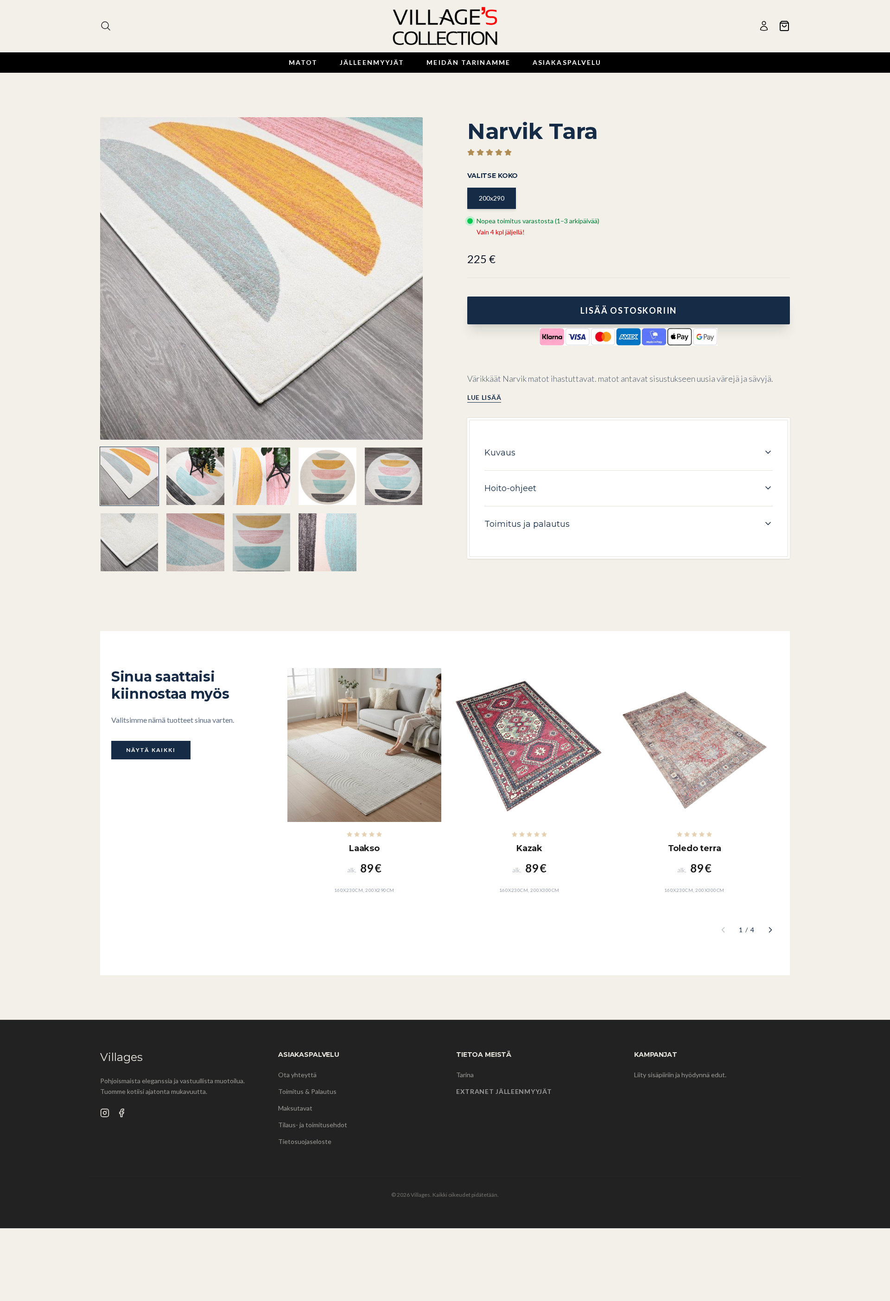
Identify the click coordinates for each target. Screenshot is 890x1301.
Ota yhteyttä (297, 1075)
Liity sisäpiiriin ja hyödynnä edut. (680, 1075)
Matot (303, 62)
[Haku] (105, 26)
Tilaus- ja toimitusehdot (312, 1125)
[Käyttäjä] (763, 26)
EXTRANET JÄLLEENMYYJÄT (504, 1091)
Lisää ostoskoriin (628, 310)
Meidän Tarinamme (468, 62)
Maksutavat (295, 1108)
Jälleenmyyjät (372, 62)
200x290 (491, 198)
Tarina (465, 1075)
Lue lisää (484, 397)
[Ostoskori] (784, 26)
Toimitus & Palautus (307, 1091)
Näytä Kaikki (151, 749)
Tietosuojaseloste (304, 1141)
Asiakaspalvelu (567, 62)
